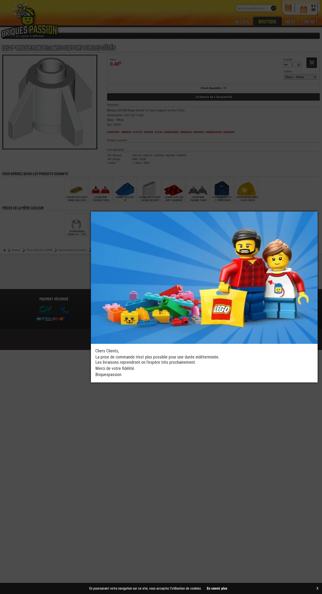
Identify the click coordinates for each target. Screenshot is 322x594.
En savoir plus (217, 588)
